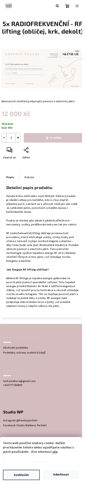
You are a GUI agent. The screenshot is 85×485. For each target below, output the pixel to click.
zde (55, 452)
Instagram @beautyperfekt (20, 421)
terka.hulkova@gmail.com (19, 381)
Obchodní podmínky (15, 348)
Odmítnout (61, 474)
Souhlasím (21, 475)
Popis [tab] (10, 177)
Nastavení (41, 462)
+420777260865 (12, 385)
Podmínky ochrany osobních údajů (24, 353)
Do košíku (56, 138)
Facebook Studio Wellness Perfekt (25, 425)
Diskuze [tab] (29, 177)
